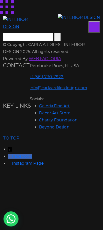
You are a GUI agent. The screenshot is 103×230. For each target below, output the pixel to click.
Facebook (22, 156)
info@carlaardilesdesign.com (58, 87)
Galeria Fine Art (54, 106)
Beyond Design (54, 127)
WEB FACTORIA (45, 58)
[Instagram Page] (10, 163)
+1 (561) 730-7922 (47, 76)
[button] (11, 218)
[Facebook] (10, 156)
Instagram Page (28, 163)
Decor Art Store (54, 113)
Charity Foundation (58, 120)
